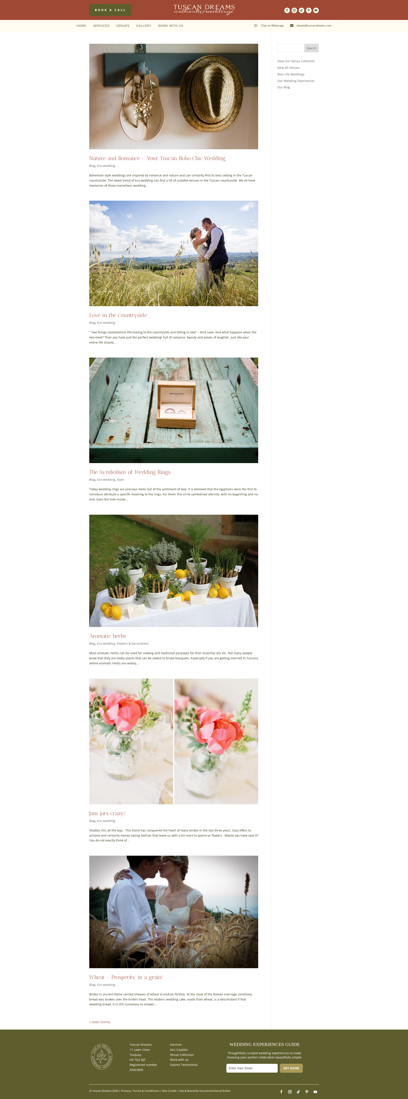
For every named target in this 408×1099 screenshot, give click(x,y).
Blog (92, 166)
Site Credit (169, 1091)
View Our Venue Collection (296, 61)
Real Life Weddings (291, 74)
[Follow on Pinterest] (309, 10)
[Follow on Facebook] (287, 10)
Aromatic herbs (107, 636)
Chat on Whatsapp (272, 25)
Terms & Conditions (145, 1091)
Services (101, 25)
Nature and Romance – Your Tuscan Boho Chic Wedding (157, 158)
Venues (122, 25)
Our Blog (283, 87)
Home (81, 25)
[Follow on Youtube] (316, 10)
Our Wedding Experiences (295, 81)
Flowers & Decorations (133, 643)
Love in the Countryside (118, 315)
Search (311, 48)
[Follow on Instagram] (294, 10)
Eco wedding (106, 166)
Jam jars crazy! (107, 813)
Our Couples (179, 1050)
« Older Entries (99, 1022)
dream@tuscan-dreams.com (314, 25)
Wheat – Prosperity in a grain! (126, 977)
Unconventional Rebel (214, 1091)
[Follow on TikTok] (301, 10)
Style (120, 480)
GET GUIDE (291, 1068)
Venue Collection (182, 1055)
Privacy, (126, 1091)
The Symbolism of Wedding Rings (129, 472)
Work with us (170, 25)
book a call (110, 10)
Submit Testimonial (184, 1065)
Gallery (143, 25)
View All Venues (288, 68)
